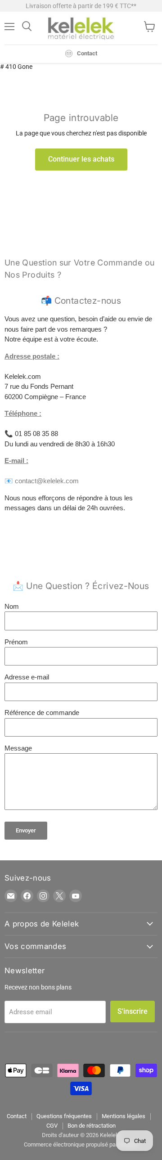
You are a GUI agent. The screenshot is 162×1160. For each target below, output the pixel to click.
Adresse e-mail (26, 677)
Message (18, 748)
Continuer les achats (81, 159)
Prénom (16, 642)
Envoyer (26, 830)
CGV (52, 1125)
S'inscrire (132, 1011)
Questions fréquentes (64, 1116)
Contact (17, 1116)
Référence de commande (41, 712)
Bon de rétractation (92, 1125)
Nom (11, 606)
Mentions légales (123, 1116)
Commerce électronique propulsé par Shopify (81, 1144)
